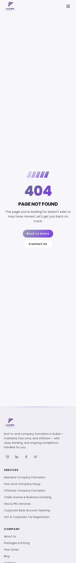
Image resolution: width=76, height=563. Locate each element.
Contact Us (38, 244)
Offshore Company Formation (24, 491)
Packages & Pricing (17, 543)
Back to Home (38, 234)
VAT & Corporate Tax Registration (26, 517)
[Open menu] (68, 6)
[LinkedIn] (16, 456)
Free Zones (11, 550)
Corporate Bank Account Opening (27, 510)
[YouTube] (35, 456)
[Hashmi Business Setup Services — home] (10, 6)
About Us (10, 536)
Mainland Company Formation (24, 477)
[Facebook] (26, 456)
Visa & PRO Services (17, 504)
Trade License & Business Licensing (27, 497)
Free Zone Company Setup (22, 484)
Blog (7, 556)
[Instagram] (7, 456)
